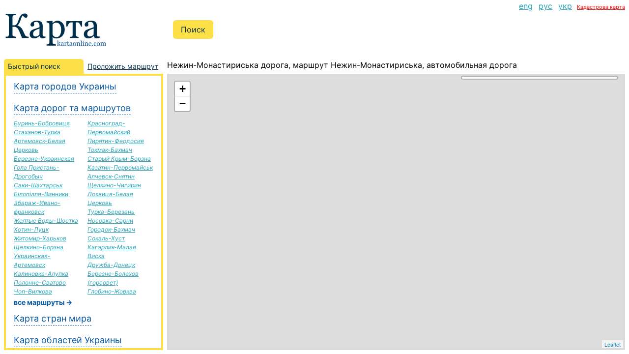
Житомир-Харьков (40, 238)
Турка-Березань (111, 211)
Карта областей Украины (68, 340)
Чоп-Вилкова (33, 291)
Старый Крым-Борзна (119, 158)
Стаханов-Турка (37, 132)
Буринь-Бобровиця (42, 123)
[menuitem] (526, 6)
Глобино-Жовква (111, 291)
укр (565, 6)
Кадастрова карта (601, 6)
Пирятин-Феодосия (115, 141)
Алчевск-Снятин (111, 176)
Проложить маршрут (122, 66)
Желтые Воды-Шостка (46, 220)
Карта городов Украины (65, 86)
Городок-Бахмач (111, 229)
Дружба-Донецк (111, 264)
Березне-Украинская (44, 158)
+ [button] (182, 89)
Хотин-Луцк (31, 229)
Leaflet (612, 344)
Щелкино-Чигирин (114, 185)
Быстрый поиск (34, 66)
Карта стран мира (52, 318)
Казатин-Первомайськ (120, 167)
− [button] (182, 103)
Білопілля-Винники (41, 194)
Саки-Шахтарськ (38, 185)
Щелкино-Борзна (38, 247)
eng (526, 6)
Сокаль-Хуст (106, 238)
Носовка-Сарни (110, 220)
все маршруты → (43, 302)
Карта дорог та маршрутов (72, 108)
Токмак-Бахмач (109, 149)
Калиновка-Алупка (41, 273)
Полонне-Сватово (40, 282)
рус (545, 6)
